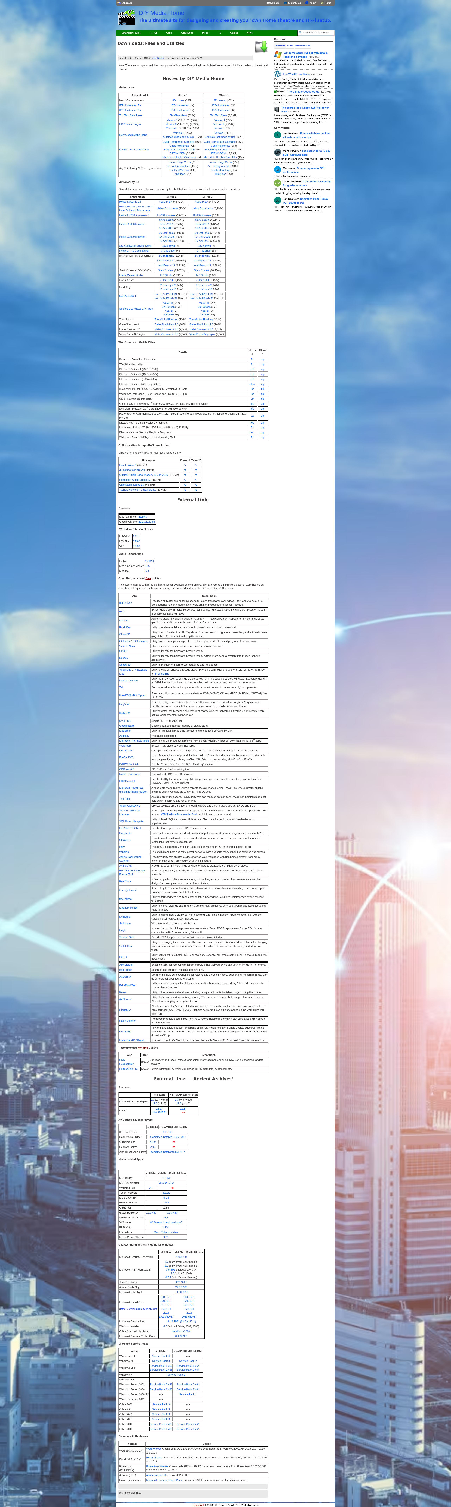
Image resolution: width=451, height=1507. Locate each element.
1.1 (166, 1265)
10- (166, 228)
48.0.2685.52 (159, 1112)
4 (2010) (181, 1331)
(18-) (181, 1321)
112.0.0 (143, 516)
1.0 (166, 324)
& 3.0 (137, 489)
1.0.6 (166, 1202)
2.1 (151, 1187)
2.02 (152, 1147)
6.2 (166, 1217)
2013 (166, 1312)
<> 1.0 (166, 329)
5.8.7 (166, 1192)
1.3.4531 (168, 1132)
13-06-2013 (167, 1137)
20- (166, 220)
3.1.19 (166, 294)
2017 (171, 1316)
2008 (166, 1301)
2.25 (147, 566)
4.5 (165, 1326)
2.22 (165, 260)
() (178, 136)
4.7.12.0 (149, 561)
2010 (166, 1305)
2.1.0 (166, 1182)
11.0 (154, 1103)
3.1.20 (166, 297)
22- (166, 236)
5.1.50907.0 (181, 1292)
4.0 (172, 1273)
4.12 (166, 265)
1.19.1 (166, 1227)
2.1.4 (135, 536)
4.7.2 (168, 1277)
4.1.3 (166, 1197)
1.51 (166, 1237)
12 (306, 153)
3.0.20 (136, 546)
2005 (166, 1297)
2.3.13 (166, 1178)
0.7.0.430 (151, 1212)
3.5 (170, 1269)
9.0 (152, 1099)
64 (162, 673)
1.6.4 (166, 280)
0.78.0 (136, 541)
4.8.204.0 (181, 1257)
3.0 (135, 479)
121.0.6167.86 (147, 521)
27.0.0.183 (181, 1287)
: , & (306, 55)
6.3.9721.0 (181, 1336)
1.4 (130, 201)
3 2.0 (132, 470)
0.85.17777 (168, 1152)
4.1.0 (153, 1141)
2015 (163, 1316)
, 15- (143, 474)
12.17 (159, 1108)
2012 (166, 1308)
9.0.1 (181, 1282)
